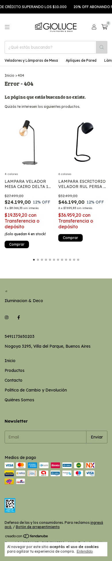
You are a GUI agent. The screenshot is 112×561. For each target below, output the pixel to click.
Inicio (9, 75)
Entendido (85, 551)
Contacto (13, 380)
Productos (14, 370)
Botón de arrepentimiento (38, 527)
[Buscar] (101, 47)
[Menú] (7, 27)
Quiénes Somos (19, 399)
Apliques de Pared (81, 60)
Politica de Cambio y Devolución (36, 390)
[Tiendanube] (27, 537)
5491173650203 (19, 336)
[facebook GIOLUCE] (19, 317)
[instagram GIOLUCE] (7, 317)
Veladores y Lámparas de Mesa (31, 60)
